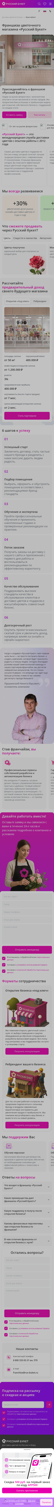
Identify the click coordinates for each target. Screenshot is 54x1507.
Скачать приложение (27, 1490)
